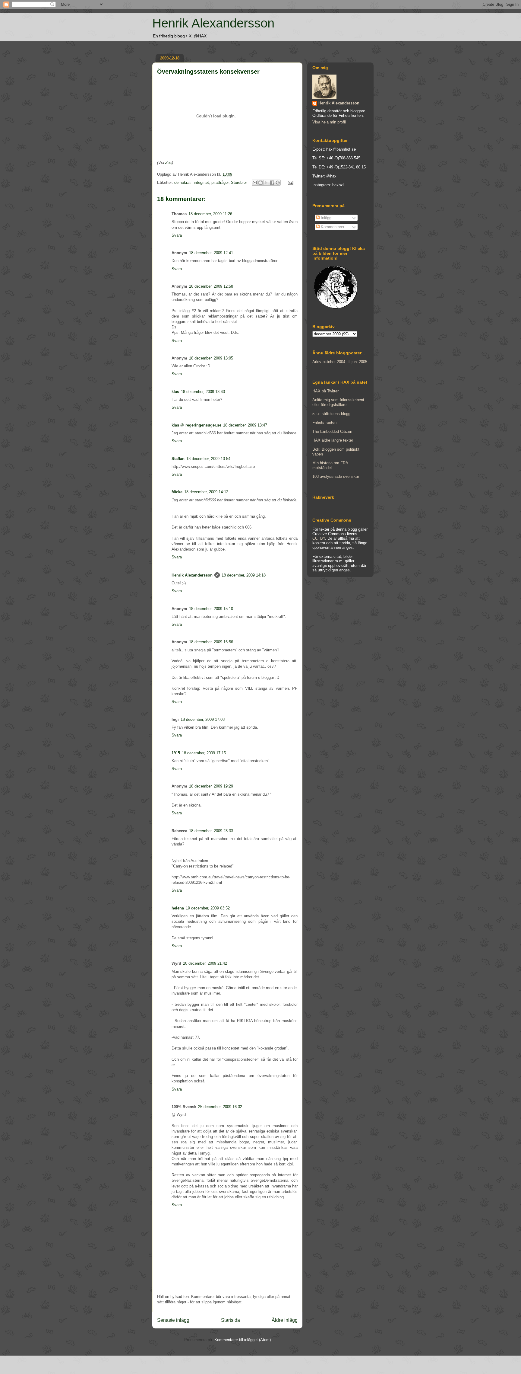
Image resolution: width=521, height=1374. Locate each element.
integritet (201, 182)
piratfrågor (220, 182)
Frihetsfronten (324, 422)
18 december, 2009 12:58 (211, 286)
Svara (177, 235)
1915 (176, 753)
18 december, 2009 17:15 (204, 753)
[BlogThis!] (260, 183)
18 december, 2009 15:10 (211, 608)
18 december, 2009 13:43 (203, 391)
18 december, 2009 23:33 (211, 831)
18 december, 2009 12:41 (211, 253)
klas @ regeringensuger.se (196, 425)
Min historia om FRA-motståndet (330, 465)
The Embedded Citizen (332, 431)
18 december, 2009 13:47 (245, 425)
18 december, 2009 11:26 (210, 214)
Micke (177, 492)
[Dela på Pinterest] (278, 183)
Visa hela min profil (329, 122)
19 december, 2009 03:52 (208, 908)
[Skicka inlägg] (289, 182)
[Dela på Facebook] (272, 183)
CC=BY (318, 538)
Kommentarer (332, 227)
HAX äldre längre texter (332, 440)
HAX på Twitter (325, 391)
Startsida (230, 1320)
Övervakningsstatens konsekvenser (208, 71)
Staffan (178, 458)
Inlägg (325, 218)
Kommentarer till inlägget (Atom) (242, 1339)
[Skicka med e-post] (255, 183)
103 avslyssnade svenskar (335, 476)
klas (175, 391)
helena (178, 908)
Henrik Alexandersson (213, 23)
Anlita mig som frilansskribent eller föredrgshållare (338, 402)
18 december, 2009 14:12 (206, 492)
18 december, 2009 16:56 (211, 642)
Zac (168, 162)
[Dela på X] (266, 183)
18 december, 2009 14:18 (244, 575)
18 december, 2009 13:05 (211, 358)
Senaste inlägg (173, 1320)
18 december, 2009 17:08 (203, 719)
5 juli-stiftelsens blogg (331, 413)
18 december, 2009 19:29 (211, 786)
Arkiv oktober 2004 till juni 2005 (339, 361)
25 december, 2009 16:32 (220, 1106)
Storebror (239, 182)
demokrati (182, 182)
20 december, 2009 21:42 (205, 963)
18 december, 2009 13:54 (208, 458)
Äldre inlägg (285, 1320)
